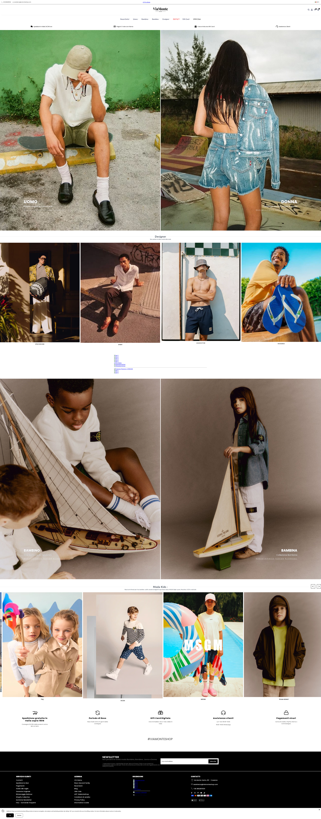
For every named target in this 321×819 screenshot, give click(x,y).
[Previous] (313, 586)
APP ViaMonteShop (81, 794)
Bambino (145, 19)
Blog (76, 789)
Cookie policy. (117, 811)
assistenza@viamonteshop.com (22, 2)
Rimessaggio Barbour (24, 794)
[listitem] (34, 718)
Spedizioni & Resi (22, 783)
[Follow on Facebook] (191, 793)
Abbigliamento (33, 210)
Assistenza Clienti (284, 27)
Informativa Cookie (81, 803)
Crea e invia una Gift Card (206, 27)
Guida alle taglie (22, 789)
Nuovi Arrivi (124, 19)
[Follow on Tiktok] (204, 793)
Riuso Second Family (82, 783)
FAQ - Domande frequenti (26, 803)
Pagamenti (20, 786)
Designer (165, 19)
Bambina (155, 19)
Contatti (19, 780)
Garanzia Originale (23, 791)
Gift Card (185, 19)
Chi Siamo (78, 780)
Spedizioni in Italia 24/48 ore (43, 27)
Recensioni (78, 786)
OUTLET (176, 19)
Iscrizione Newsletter (24, 800)
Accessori (59, 210)
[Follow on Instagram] (195, 793)
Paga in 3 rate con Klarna (125, 27)
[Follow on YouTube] (201, 793)
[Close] (319, 809)
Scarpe (47, 210)
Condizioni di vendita (82, 797)
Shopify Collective (23, 797)
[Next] (319, 586)
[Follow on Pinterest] (198, 793)
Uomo (135, 19)
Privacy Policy (79, 800)
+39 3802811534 (7, 2)
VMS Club (197, 19)
